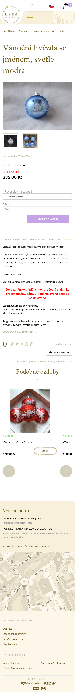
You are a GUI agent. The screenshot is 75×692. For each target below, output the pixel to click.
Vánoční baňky (11, 663)
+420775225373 (12, 546)
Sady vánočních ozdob (53, 663)
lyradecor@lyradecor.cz (38, 546)
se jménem (38, 321)
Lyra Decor (9, 31)
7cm (43, 325)
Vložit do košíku (48, 219)
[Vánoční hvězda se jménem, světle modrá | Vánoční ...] (11, 14)
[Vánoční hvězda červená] (30, 412)
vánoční (15, 321)
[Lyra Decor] (64, 17)
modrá (17, 325)
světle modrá (31, 325)
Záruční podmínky (13, 639)
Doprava (7, 628)
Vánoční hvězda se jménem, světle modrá (42, 31)
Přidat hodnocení (59, 352)
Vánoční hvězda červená (18, 442)
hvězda (25, 321)
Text (7, 204)
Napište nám (10, 644)
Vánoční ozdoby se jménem (18, 668)
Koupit (44, 450)
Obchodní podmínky (14, 633)
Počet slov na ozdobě (18, 191)
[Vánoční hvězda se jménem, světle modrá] (37, 105)
